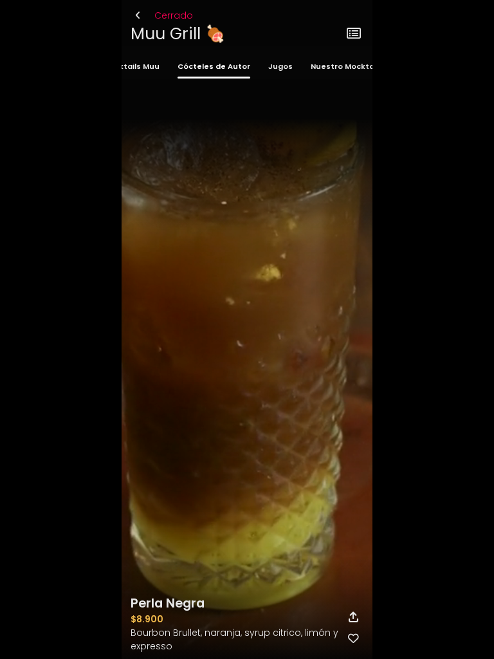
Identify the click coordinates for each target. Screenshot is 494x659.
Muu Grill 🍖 (178, 34)
